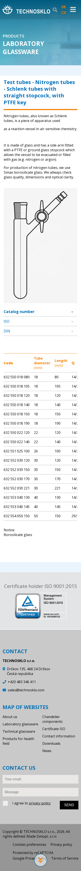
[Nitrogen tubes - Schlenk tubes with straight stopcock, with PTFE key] (40, 300)
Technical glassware (19, 731)
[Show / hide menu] (73, 9)
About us (10, 716)
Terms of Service (64, 858)
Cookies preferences (29, 844)
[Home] (26, 9)
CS (64, 12)
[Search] (55, 10)
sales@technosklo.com (26, 690)
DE (64, 7)
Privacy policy (61, 844)
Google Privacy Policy (30, 858)
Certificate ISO (53, 728)
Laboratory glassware (20, 724)
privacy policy (40, 803)
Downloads (51, 743)
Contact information (58, 736)
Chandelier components (52, 719)
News (46, 750)
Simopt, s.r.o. (47, 836)
